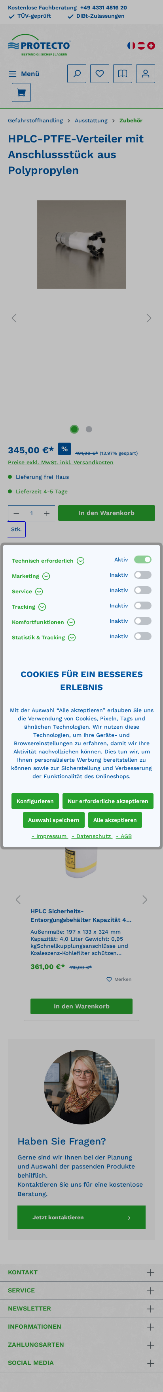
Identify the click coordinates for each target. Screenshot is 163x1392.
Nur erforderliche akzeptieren (108, 801)
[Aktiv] (143, 559)
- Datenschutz (92, 836)
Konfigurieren (35, 801)
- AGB (124, 836)
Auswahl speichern (54, 820)
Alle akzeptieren (115, 820)
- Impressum (50, 836)
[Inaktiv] (143, 575)
